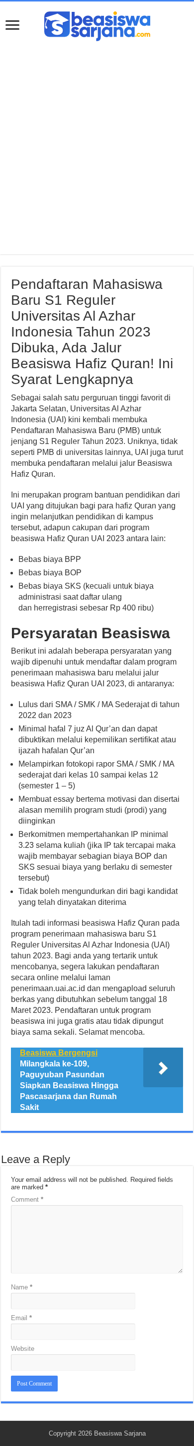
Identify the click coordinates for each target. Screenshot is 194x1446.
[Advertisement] (97, 142)
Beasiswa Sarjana (120, 1433)
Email (21, 1318)
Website (22, 1348)
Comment (27, 1199)
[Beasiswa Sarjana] (97, 24)
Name (21, 1287)
